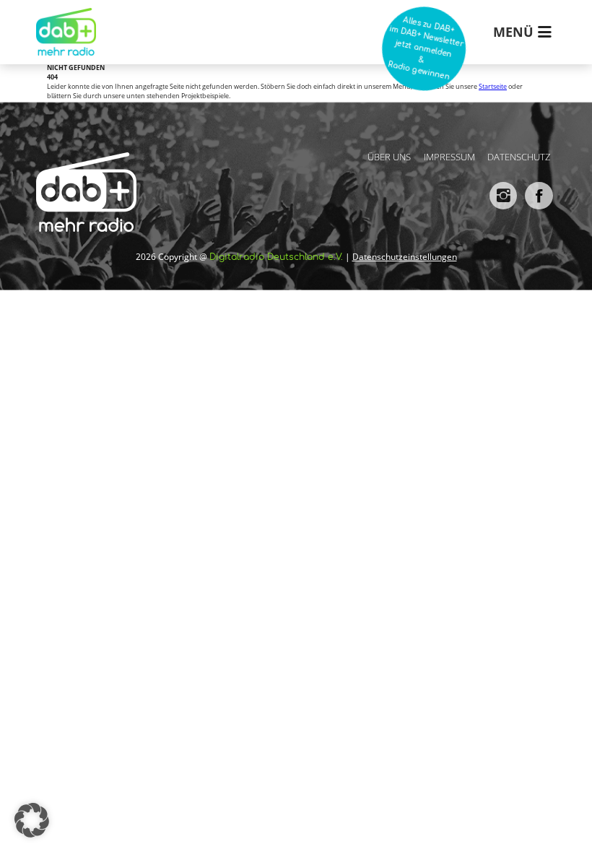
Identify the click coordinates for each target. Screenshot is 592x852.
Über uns (389, 156)
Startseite (493, 86)
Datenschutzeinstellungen (404, 257)
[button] (32, 820)
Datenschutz (518, 156)
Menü (513, 31)
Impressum (449, 156)
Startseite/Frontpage (63, 21)
